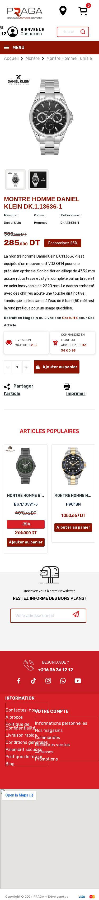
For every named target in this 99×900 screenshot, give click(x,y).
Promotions (46, 759)
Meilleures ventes (52, 745)
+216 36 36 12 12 (55, 669)
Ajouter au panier (60, 366)
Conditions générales (27, 742)
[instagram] (48, 681)
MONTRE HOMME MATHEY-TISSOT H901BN (73, 495)
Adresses (44, 752)
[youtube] (78, 681)
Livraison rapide (21, 735)
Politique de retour (24, 757)
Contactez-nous (22, 710)
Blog (10, 764)
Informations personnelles (61, 723)
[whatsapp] (63, 681)
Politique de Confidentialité (20, 726)
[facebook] (19, 681)
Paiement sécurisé (24, 750)
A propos (14, 717)
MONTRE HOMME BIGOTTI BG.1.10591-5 (26, 495)
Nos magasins (49, 730)
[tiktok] (33, 681)
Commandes (47, 738)
